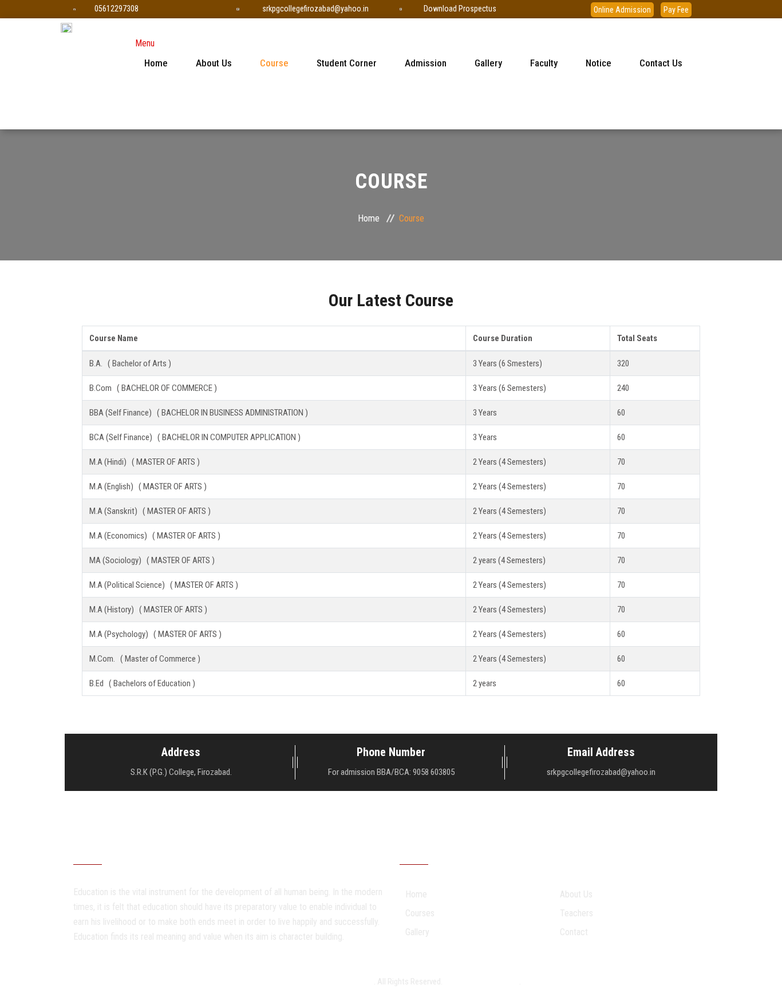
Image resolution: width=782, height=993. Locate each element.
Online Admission (622, 9)
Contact (574, 932)
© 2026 (274, 981)
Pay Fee (676, 9)
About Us (214, 63)
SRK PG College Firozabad (330, 981)
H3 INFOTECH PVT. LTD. (481, 981)
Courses (420, 913)
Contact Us (660, 63)
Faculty (544, 63)
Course (274, 63)
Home (156, 63)
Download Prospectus (460, 8)
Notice (598, 63)
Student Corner (347, 63)
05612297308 (116, 8)
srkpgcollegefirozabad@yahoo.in (315, 8)
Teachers (576, 913)
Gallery (488, 63)
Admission (426, 63)
